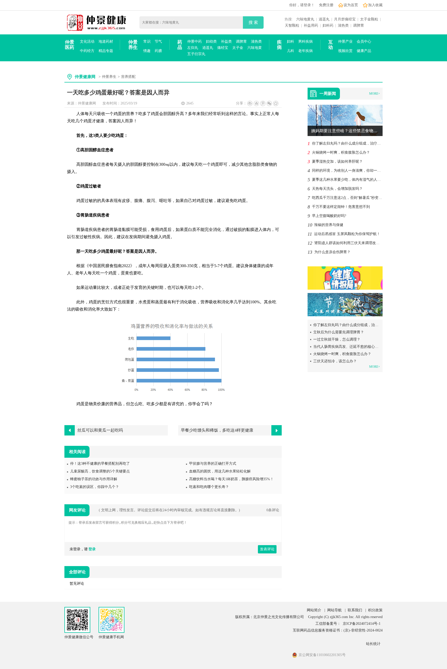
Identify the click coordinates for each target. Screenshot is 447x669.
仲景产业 (345, 41)
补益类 (226, 41)
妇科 (290, 41)
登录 (92, 549)
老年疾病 (305, 51)
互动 (330, 45)
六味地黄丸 (305, 19)
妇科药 (328, 25)
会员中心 (364, 41)
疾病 (279, 45)
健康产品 (364, 51)
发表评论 (267, 549)
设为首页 (351, 5)
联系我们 (355, 610)
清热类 (343, 25)
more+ (374, 93)
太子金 (237, 48)
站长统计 (373, 644)
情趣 (147, 51)
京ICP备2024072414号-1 (362, 624)
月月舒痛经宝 (345, 19)
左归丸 (192, 48)
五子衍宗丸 (196, 54)
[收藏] (276, 103)
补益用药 (311, 25)
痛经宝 (222, 48)
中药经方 (87, 51)
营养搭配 (128, 77)
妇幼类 (211, 41)
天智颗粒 (292, 25)
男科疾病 (305, 41)
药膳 (158, 51)
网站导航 (334, 610)
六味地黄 (254, 48)
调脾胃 (358, 25)
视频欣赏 (345, 51)
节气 (158, 41)
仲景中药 (194, 41)
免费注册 (326, 5)
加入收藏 (375, 5)
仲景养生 (133, 45)
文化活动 (87, 41)
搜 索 (253, 22)
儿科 (290, 51)
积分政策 (375, 610)
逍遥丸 (324, 19)
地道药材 (106, 41)
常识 (147, 41)
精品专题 (106, 51)
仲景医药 (69, 45)
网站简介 (314, 610)
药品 (179, 45)
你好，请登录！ (302, 5)
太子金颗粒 (369, 19)
